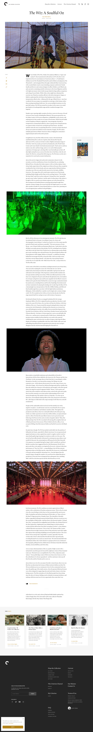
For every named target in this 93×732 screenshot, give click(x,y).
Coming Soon (51, 674)
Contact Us (71, 686)
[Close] (23, 718)
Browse (50, 686)
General (50, 710)
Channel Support (52, 716)
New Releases (51, 672)
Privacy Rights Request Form (75, 700)
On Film (51, 644)
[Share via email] (6, 84)
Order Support (51, 712)
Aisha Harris (47, 16)
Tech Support (51, 714)
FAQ (49, 708)
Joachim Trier (32, 644)
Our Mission (72, 684)
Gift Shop (50, 678)
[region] (13, 724)
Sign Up (50, 688)
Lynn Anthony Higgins (13, 644)
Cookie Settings (71, 698)
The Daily (70, 676)
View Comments (33, 583)
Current (60, 4)
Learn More (11, 723)
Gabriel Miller (75, 641)
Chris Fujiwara (54, 642)
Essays (43, 18)
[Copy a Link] (6, 87)
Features (70, 674)
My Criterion (52, 693)
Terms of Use (72, 693)
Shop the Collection (50, 4)
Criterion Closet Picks (53, 676)
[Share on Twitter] (6, 81)
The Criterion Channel (70, 4)
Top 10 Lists (70, 670)
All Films (50, 670)
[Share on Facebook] (6, 78)
